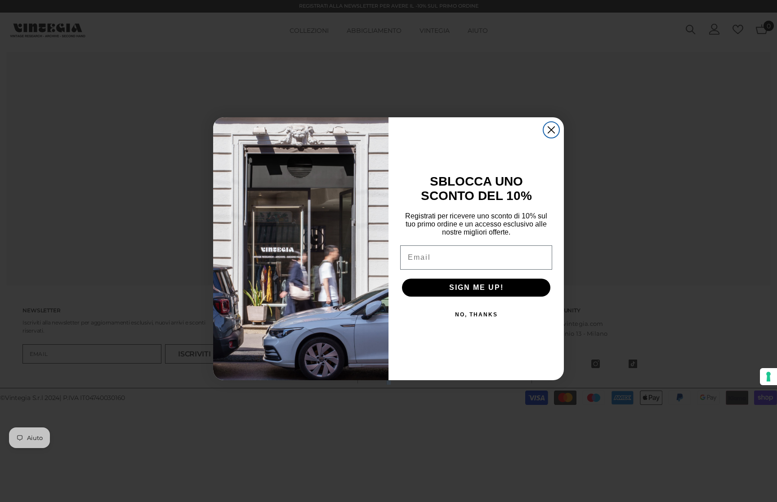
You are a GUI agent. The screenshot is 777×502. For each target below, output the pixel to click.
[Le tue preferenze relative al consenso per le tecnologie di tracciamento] (768, 376)
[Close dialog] (551, 130)
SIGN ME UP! (476, 287)
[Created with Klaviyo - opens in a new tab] (388, 382)
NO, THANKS (476, 314)
